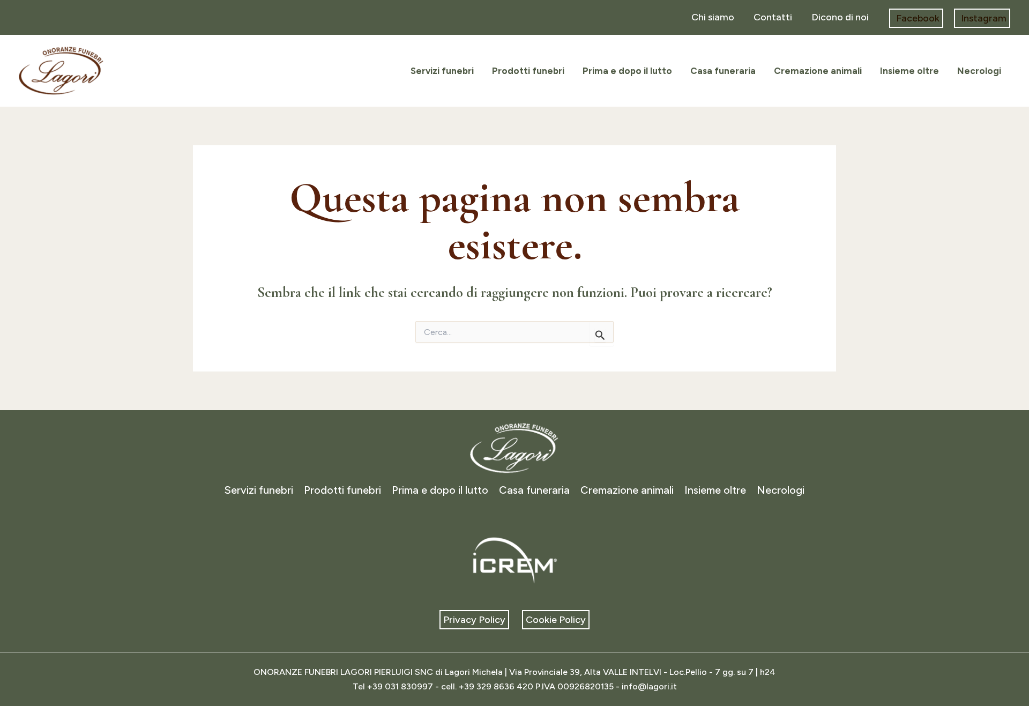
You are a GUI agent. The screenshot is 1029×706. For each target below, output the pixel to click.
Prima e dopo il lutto (627, 70)
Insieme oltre (909, 70)
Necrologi (979, 70)
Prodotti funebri (528, 70)
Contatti (773, 17)
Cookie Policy (556, 620)
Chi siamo (712, 17)
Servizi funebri (442, 70)
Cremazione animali (818, 70)
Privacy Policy (474, 620)
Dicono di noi (840, 17)
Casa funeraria (723, 70)
